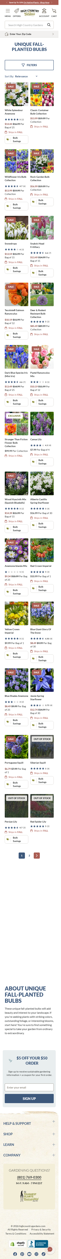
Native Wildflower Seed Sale (21, 2)
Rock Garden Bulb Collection (39, 178)
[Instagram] (36, 1254)
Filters (32, 65)
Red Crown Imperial (40, 565)
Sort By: (9, 76)
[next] (37, 856)
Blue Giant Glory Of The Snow (40, 631)
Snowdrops (11, 243)
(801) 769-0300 (29, 1177)
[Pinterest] (22, 1254)
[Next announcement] (52, 3)
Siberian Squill (38, 762)
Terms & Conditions (15, 1233)
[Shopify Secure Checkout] (17, 1244)
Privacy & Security (41, 1229)
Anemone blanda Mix (16, 565)
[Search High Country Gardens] (49, 25)
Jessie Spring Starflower (37, 697)
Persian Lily (11, 821)
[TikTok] (43, 1254)
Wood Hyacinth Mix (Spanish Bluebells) (15, 501)
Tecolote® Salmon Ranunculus (14, 312)
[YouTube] (29, 1254)
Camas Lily (36, 439)
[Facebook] (15, 1254)
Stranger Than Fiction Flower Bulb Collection (16, 443)
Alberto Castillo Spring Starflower (39, 501)
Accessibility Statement (42, 1233)
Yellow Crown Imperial (12, 631)
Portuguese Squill (14, 762)
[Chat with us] (50, 1249)
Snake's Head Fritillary (37, 245)
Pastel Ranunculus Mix (40, 374)
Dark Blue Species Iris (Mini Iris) (16, 374)
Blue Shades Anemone (16, 695)
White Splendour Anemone (14, 112)
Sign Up (29, 1098)
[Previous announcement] (7, 3)
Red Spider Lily (38, 821)
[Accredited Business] (39, 1244)
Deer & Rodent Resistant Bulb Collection (38, 313)
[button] (8, 13)
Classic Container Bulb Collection (39, 112)
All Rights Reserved (18, 1229)
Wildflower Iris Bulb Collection (15, 178)
